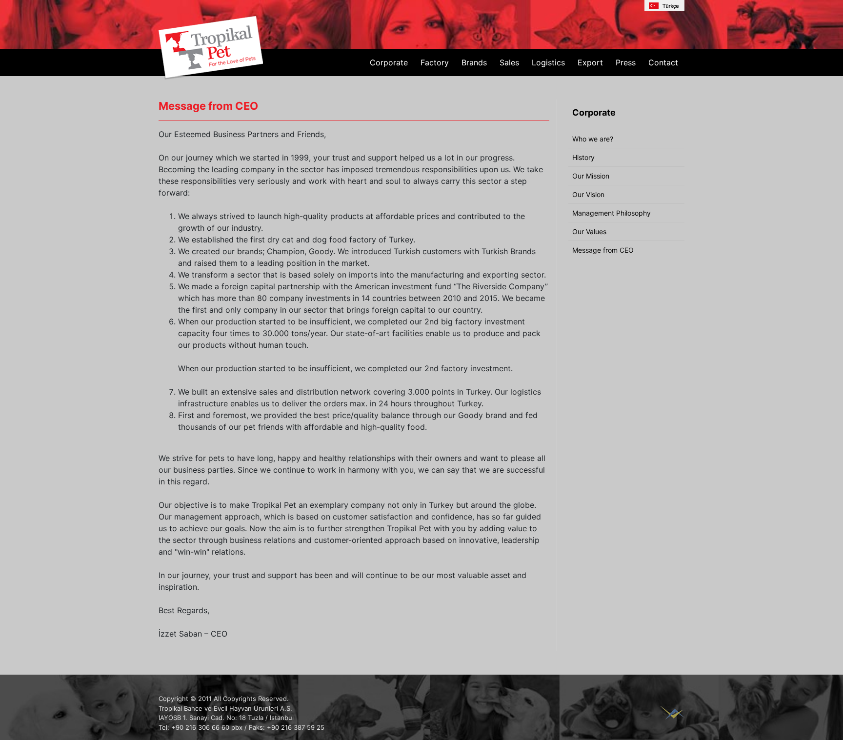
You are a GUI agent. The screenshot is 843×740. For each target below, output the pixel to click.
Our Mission (590, 176)
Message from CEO (603, 250)
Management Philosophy (611, 213)
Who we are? (592, 139)
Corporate (389, 62)
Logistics (548, 62)
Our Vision (588, 194)
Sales (509, 62)
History (583, 157)
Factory (435, 62)
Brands (474, 62)
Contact (663, 62)
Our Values (589, 231)
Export (590, 62)
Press (626, 62)
